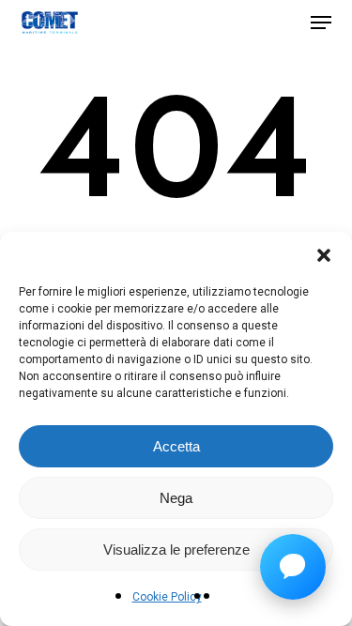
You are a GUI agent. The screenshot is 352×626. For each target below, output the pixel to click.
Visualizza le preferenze (176, 549)
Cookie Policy (167, 596)
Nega (176, 498)
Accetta (176, 446)
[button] (323, 255)
